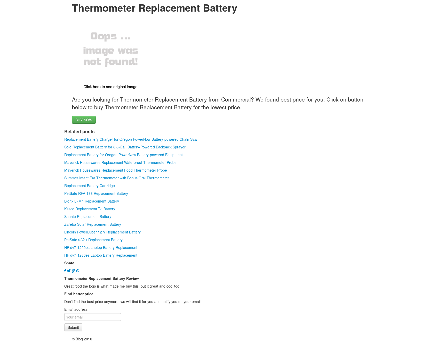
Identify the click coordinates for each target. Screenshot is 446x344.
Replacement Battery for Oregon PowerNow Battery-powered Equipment (123, 154)
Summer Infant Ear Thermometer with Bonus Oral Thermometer (116, 177)
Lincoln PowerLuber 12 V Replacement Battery (102, 231)
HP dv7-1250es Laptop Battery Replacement (100, 247)
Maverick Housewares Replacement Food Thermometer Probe (115, 170)
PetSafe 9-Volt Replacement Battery (93, 239)
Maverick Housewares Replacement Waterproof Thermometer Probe (120, 162)
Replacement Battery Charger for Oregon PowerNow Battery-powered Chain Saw (130, 139)
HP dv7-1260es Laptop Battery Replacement (100, 255)
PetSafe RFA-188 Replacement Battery (96, 193)
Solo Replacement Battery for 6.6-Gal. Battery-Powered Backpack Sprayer (125, 146)
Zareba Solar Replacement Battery (92, 224)
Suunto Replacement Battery (87, 216)
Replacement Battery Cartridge (89, 185)
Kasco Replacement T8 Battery (89, 208)
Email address (75, 309)
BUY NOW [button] (83, 119)
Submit (73, 327)
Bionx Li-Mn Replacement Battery (91, 201)
